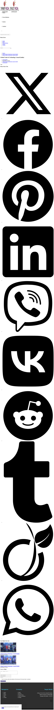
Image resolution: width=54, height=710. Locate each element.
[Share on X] (28, 118)
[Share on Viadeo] (28, 580)
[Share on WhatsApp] (28, 638)
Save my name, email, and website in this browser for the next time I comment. (16, 679)
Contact (4, 45)
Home (4, 41)
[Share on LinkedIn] (28, 280)
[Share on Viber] (28, 331)
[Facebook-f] (51, 700)
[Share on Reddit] (28, 440)
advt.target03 (5, 59)
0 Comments (5, 62)
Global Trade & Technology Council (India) (10, 55)
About (4, 42)
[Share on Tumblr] (28, 522)
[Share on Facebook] (28, 169)
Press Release (5, 43)
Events (4, 44)
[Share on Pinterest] (28, 222)
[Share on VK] (28, 389)
